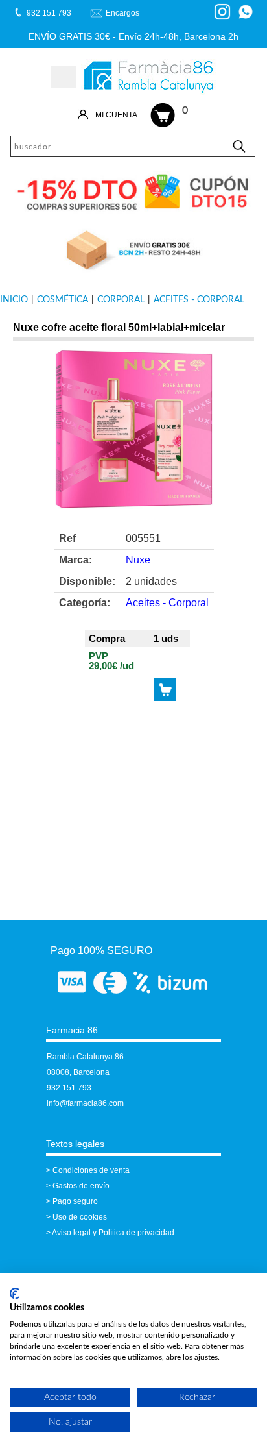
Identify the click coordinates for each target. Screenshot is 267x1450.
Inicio (14, 299)
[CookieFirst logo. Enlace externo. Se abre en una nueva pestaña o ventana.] (14, 1293)
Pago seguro (75, 1201)
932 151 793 (69, 1087)
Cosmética (62, 299)
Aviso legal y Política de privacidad (113, 1232)
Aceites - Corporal (199, 299)
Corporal (121, 299)
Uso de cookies (79, 1217)
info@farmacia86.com (85, 1103)
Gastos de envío (81, 1185)
